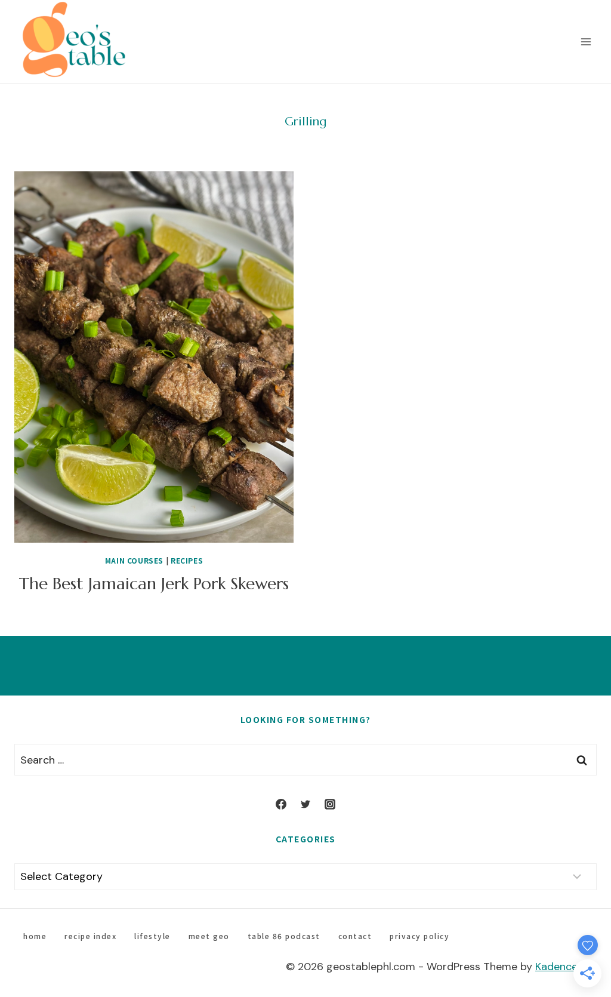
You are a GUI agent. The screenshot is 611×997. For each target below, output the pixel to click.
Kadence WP (566, 966)
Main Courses (134, 560)
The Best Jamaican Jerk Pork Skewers (154, 583)
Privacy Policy (419, 936)
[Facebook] (281, 804)
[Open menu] (586, 41)
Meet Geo (209, 936)
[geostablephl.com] (74, 42)
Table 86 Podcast (284, 936)
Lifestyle (152, 936)
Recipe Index (90, 936)
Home (35, 936)
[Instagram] (330, 804)
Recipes (187, 560)
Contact (355, 936)
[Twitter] (305, 804)
